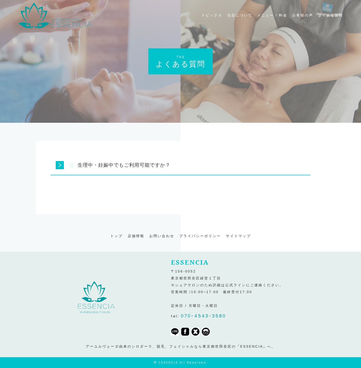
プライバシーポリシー (200, 236)
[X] (195, 332)
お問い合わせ (161, 236)
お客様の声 (302, 15)
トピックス (211, 15)
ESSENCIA (168, 362)
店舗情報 (136, 236)
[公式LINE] (175, 332)
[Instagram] (206, 332)
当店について (239, 15)
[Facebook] (185, 332)
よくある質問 (330, 15)
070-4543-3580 (203, 316)
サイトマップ (238, 236)
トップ (116, 236)
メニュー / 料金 (272, 15)
